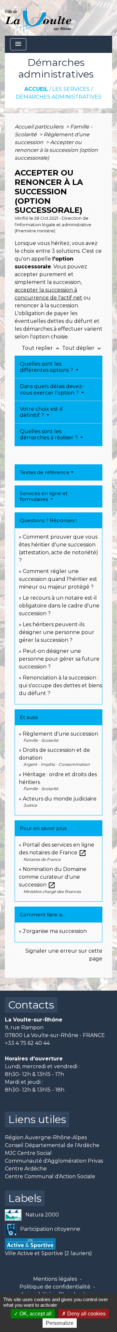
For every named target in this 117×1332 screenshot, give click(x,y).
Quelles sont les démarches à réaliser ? (49, 434)
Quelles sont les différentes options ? (47, 367)
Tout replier (41, 348)
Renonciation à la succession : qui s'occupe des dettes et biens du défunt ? (60, 685)
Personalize (59, 1323)
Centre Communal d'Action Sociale (50, 1176)
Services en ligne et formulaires (44, 496)
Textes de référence (45, 472)
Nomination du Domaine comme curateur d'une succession (52, 877)
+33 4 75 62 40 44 (27, 1043)
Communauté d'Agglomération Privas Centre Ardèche (54, 1165)
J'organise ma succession (55, 931)
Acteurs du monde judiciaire (60, 799)
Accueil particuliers (40, 127)
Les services (71, 89)
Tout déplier (82, 348)
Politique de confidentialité (55, 1287)
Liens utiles (37, 1119)
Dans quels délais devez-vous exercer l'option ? (52, 389)
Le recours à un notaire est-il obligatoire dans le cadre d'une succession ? (59, 606)
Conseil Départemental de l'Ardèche (52, 1145)
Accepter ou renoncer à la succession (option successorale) (56, 150)
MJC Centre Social (28, 1153)
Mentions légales (55, 1279)
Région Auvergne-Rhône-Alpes (46, 1137)
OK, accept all (35, 1313)
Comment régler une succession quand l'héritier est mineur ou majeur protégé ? (58, 579)
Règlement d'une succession (60, 734)
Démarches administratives (58, 97)
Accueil (36, 89)
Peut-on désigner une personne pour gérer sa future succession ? (59, 659)
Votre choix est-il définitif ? (41, 412)
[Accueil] (38, 17)
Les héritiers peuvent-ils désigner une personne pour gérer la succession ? (56, 632)
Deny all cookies (86, 1313)
